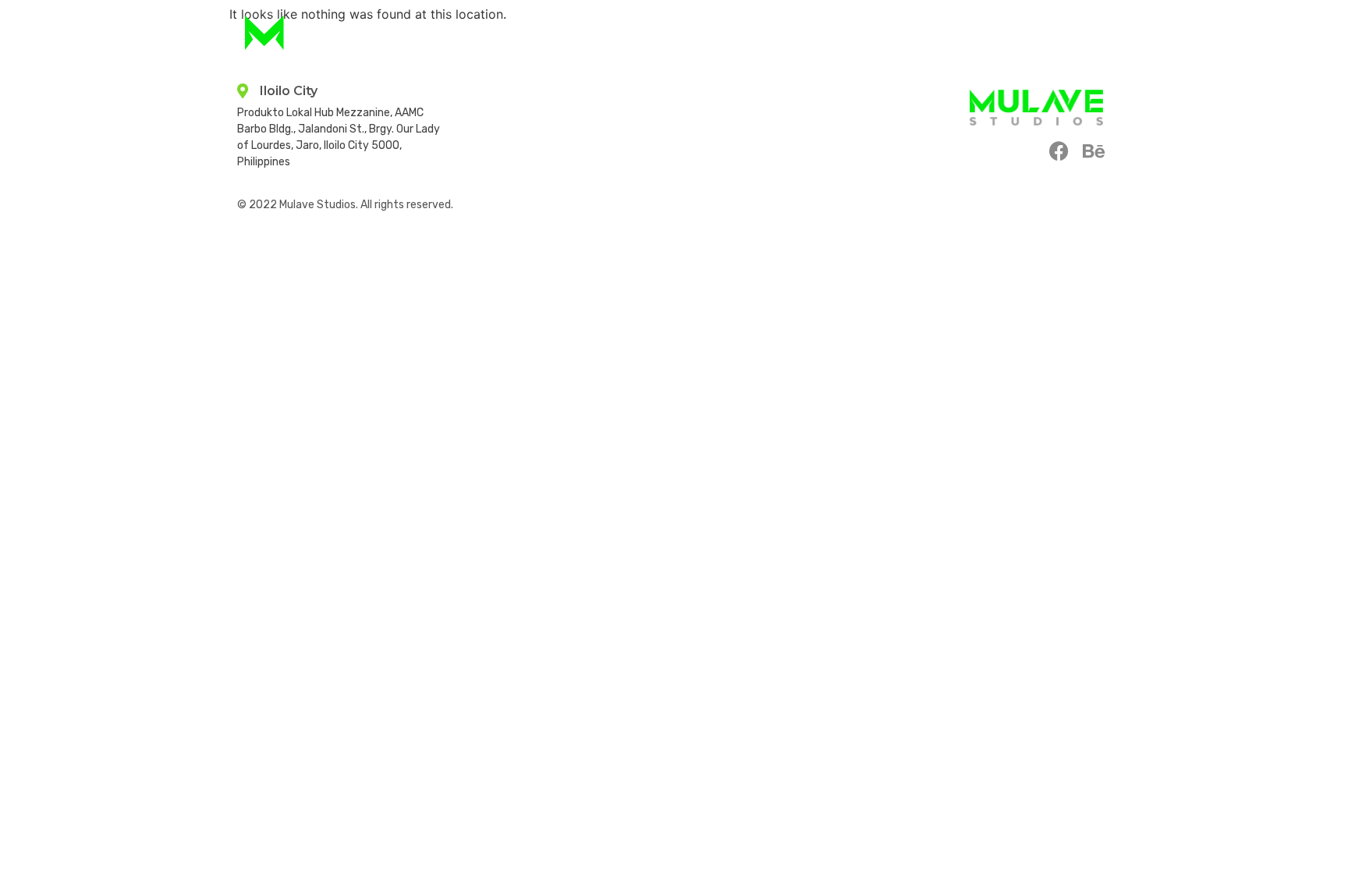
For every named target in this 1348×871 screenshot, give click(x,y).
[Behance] (1093, 151)
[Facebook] (1059, 151)
